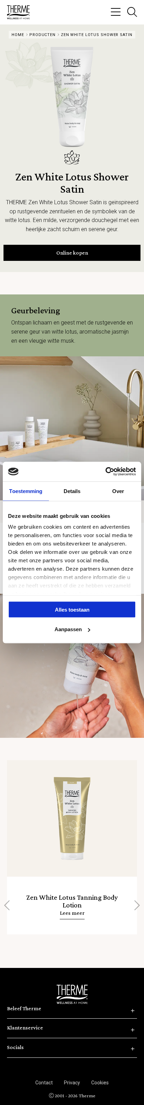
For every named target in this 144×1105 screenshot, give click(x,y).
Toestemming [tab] (25, 491)
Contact (44, 1082)
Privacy (72, 1082)
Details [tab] (72, 491)
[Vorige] (7, 905)
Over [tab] (118, 491)
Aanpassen (68, 629)
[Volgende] (136, 905)
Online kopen (72, 253)
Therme (21, 12)
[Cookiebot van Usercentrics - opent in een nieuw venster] (105, 471)
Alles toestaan (72, 609)
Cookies (100, 1082)
